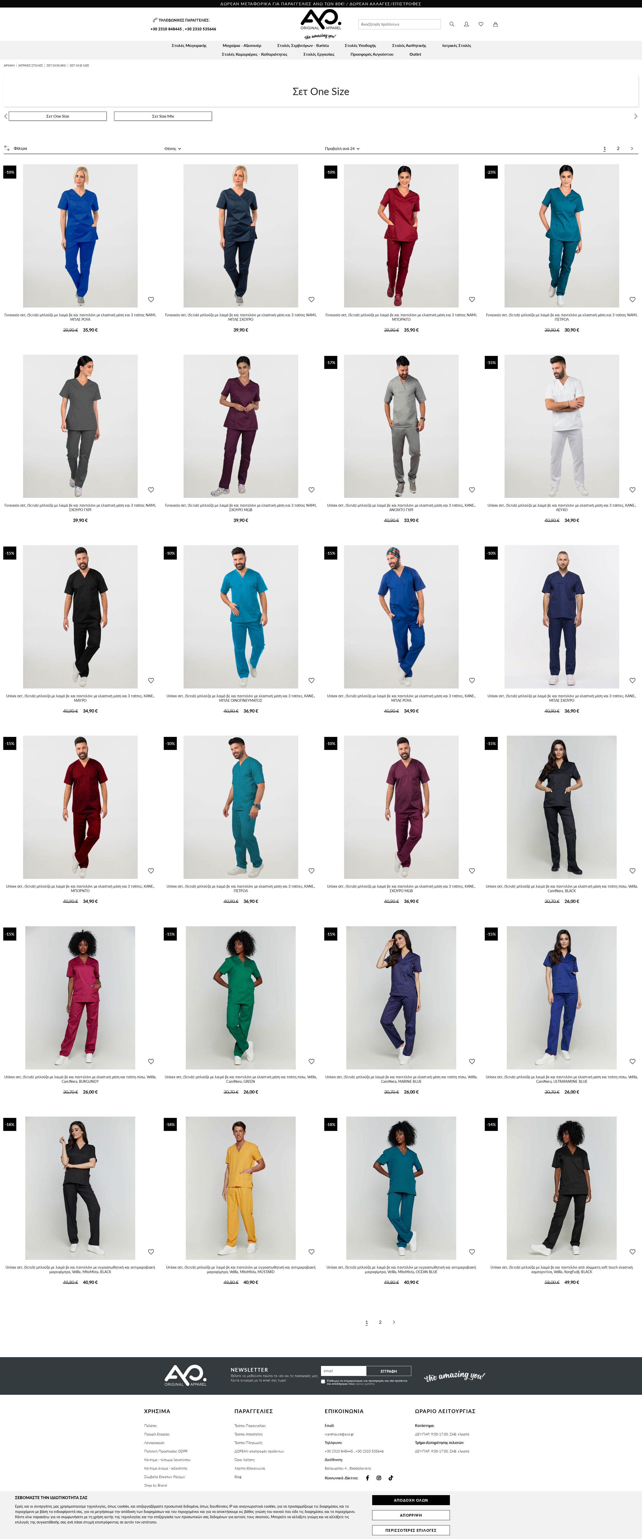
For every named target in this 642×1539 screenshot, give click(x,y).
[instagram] (379, 1478)
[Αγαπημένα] (481, 24)
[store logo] (321, 24)
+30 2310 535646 (200, 28)
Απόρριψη (411, 1515)
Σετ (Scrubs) (56, 65)
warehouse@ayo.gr (339, 1433)
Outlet (415, 54)
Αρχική (9, 65)
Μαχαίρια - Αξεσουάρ (242, 45)
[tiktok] (391, 1478)
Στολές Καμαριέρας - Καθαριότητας (254, 54)
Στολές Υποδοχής (360, 45)
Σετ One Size (57, 116)
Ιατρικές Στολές (456, 45)
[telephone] (154, 20)
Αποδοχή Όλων (411, 1500)
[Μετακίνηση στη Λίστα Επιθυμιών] (151, 300)
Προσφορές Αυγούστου (372, 54)
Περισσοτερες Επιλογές (411, 1530)
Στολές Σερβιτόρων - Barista (303, 45)
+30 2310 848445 (166, 28)
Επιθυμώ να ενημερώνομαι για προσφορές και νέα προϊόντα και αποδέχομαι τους (367, 1381)
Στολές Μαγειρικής (189, 45)
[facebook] (367, 1478)
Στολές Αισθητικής (409, 45)
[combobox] (400, 24)
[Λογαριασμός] (466, 24)
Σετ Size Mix (163, 116)
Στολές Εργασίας (319, 54)
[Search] (452, 24)
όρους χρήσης (365, 1383)
